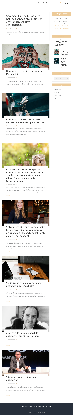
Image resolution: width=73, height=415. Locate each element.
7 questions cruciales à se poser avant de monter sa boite (23, 285)
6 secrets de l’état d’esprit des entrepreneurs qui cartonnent (23, 335)
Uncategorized (57, 95)
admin (13, 28)
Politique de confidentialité (27, 406)
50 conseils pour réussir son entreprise (21, 379)
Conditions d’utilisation (39, 406)
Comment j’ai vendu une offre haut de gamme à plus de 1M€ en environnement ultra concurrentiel (24, 21)
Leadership (56, 92)
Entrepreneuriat (57, 89)
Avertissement (49, 406)
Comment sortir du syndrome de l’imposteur (24, 73)
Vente (55, 98)
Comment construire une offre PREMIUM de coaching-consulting (25, 121)
